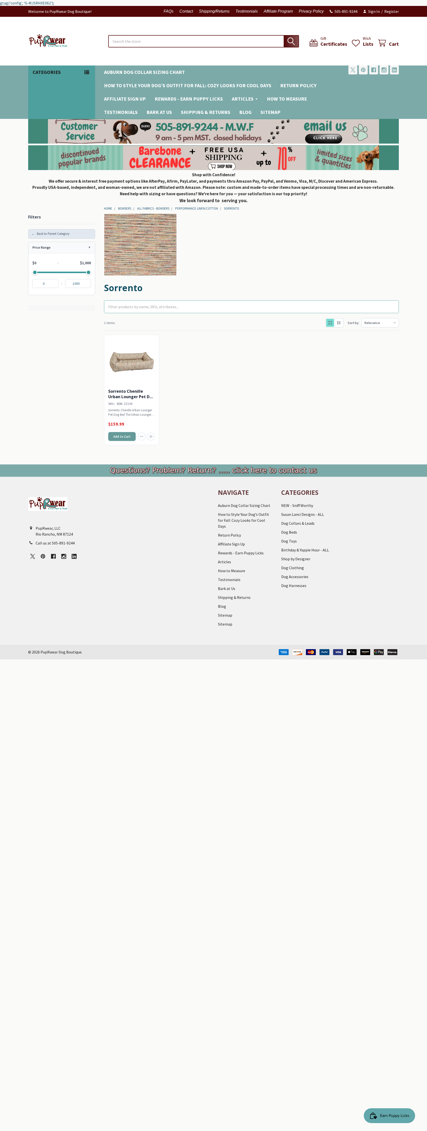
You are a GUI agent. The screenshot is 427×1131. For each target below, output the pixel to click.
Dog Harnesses (293, 585)
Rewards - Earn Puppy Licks (189, 99)
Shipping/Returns (214, 11)
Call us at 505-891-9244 (55, 543)
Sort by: (353, 323)
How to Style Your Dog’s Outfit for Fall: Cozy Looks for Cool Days (187, 85)
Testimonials (246, 11)
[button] (214, 131)
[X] (352, 69)
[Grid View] (330, 323)
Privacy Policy (311, 11)
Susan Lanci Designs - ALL (302, 514)
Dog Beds (289, 532)
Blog (245, 112)
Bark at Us (159, 112)
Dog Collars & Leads (298, 523)
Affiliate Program (278, 11)
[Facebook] (373, 69)
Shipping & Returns (205, 112)
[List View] (339, 323)
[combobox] (203, 41)
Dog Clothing (292, 567)
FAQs (168, 11)
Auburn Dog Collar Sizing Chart (144, 72)
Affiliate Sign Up (125, 99)
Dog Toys (289, 541)
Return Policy (298, 85)
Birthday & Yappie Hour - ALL (305, 549)
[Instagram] (384, 69)
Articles (243, 99)
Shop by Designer (295, 558)
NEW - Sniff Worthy (297, 505)
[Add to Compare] (142, 436)
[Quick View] (151, 436)
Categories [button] (47, 72)
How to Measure (287, 99)
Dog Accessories (294, 576)
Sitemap (270, 112)
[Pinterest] (363, 69)
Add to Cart (121, 437)
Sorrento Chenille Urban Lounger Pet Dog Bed (131, 397)
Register (391, 11)
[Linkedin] (394, 69)
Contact (186, 11)
